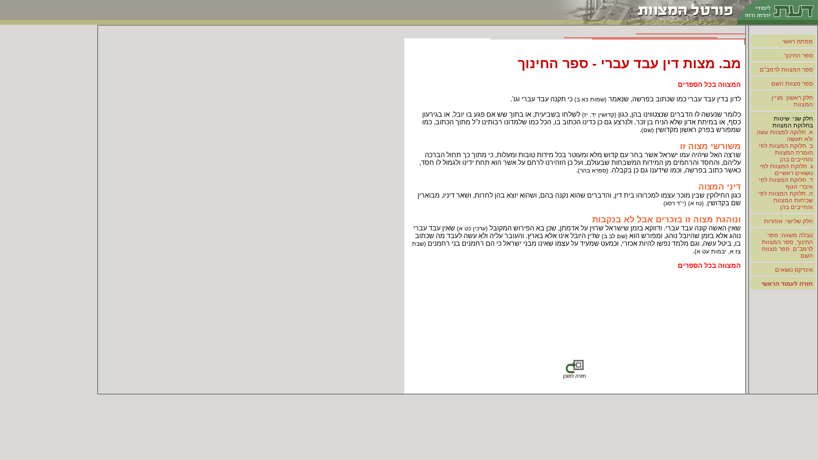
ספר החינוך (798, 55)
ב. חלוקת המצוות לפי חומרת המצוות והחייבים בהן (786, 152)
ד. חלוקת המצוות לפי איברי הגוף (786, 183)
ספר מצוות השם (792, 83)
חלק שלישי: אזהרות (788, 221)
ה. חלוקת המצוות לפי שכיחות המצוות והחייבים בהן (785, 200)
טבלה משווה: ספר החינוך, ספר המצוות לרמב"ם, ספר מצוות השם (787, 245)
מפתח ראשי (797, 41)
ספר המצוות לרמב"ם (786, 69)
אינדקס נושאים (794, 269)
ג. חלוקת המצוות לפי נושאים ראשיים (786, 169)
